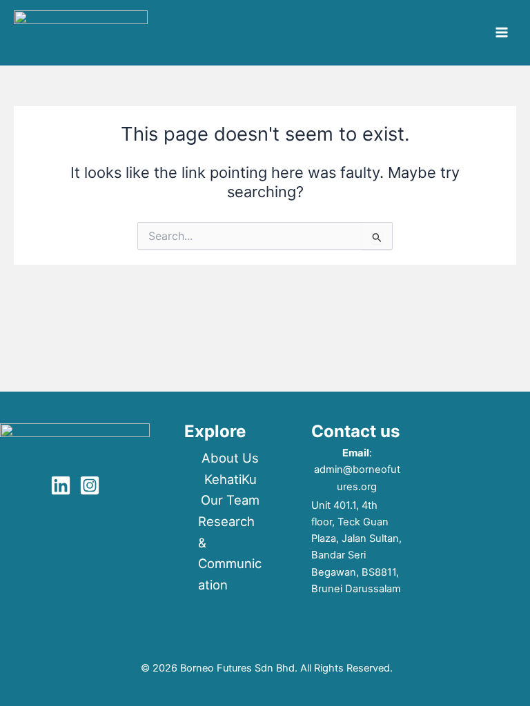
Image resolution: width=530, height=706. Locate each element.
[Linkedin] (60, 485)
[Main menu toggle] (501, 32)
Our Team (230, 499)
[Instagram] (89, 485)
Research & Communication (230, 553)
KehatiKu (230, 479)
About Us (230, 457)
